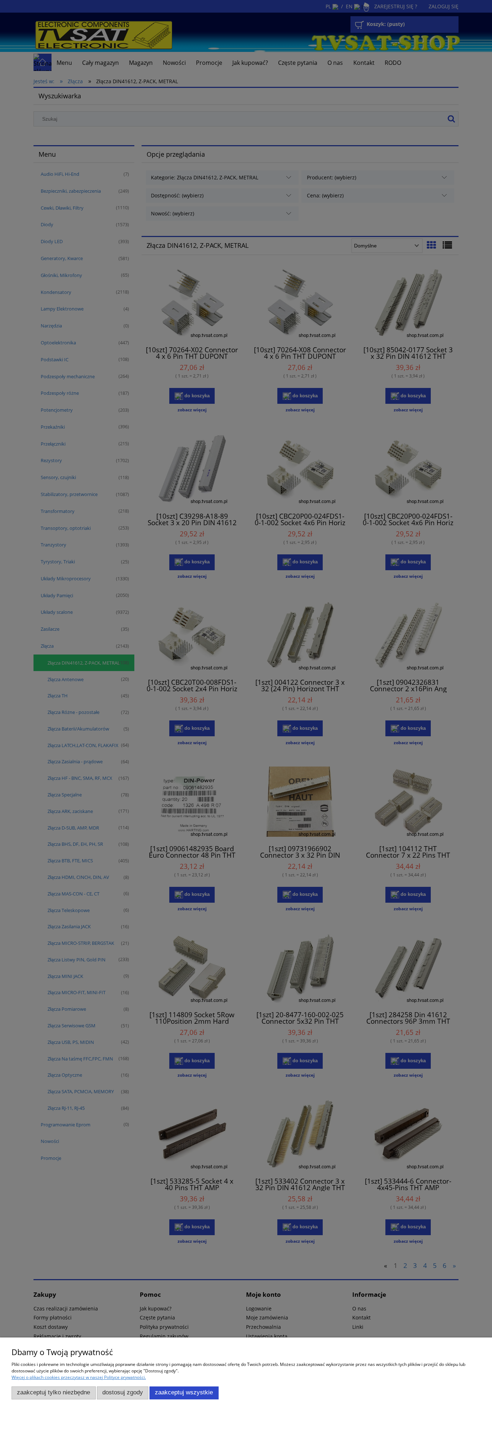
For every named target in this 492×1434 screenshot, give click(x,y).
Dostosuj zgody (122, 1392)
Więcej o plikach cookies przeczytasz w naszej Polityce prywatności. (79, 1377)
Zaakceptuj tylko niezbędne (53, 1392)
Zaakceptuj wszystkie (184, 1392)
